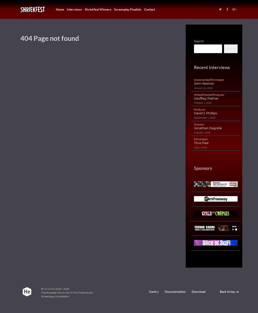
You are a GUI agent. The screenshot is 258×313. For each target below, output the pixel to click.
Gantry (154, 291)
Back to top (228, 291)
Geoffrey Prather (206, 98)
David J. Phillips (205, 113)
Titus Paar (201, 143)
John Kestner (204, 83)
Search (199, 41)
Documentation (175, 291)
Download (198, 291)
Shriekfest (50, 288)
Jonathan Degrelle (208, 128)
